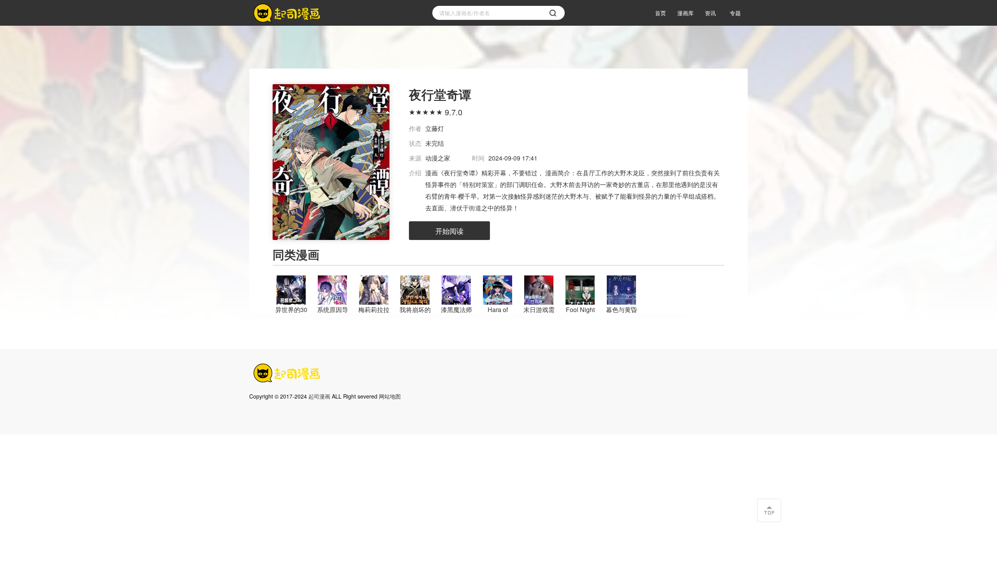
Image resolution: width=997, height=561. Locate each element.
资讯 (710, 13)
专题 (735, 13)
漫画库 (685, 13)
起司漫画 (319, 396)
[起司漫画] (288, 13)
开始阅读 (449, 231)
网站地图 (390, 396)
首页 (660, 13)
